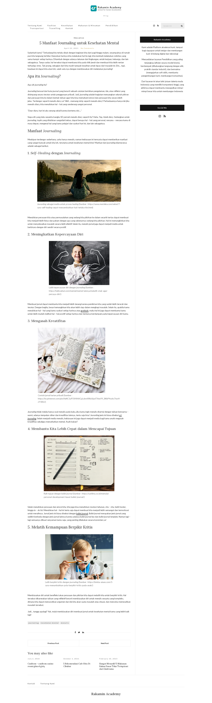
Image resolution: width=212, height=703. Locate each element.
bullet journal (82, 513)
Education (79, 38)
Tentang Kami (35, 25)
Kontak (69, 28)
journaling (33, 623)
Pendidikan (112, 25)
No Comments (87, 48)
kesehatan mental (50, 623)
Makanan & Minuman (89, 25)
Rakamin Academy (106, 694)
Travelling (54, 28)
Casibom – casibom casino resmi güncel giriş (40, 665)
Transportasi (37, 28)
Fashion (51, 25)
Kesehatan (67, 25)
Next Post (105, 643)
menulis (65, 623)
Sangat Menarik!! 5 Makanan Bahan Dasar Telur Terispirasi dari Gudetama (113, 666)
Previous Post (53, 643)
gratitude (84, 310)
